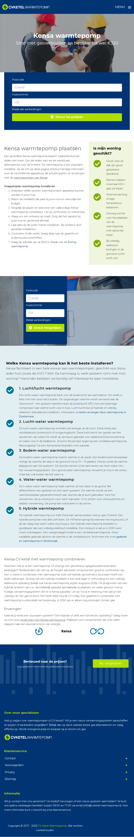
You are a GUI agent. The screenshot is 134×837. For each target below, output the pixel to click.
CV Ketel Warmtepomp (52, 825)
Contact (10, 758)
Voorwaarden (14, 765)
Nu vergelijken (110, 663)
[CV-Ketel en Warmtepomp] (26, 7)
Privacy (10, 772)
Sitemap (10, 779)
